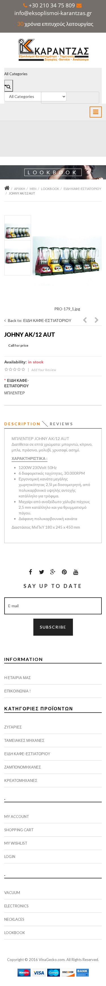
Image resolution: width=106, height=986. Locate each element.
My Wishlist (15, 843)
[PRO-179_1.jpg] (67, 261)
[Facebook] (30, 572)
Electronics (16, 906)
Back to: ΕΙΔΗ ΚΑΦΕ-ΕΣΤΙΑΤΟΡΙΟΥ (39, 320)
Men (33, 188)
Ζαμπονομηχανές (22, 767)
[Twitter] (42, 572)
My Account (16, 816)
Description (22, 423)
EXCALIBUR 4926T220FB (85, 320)
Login (9, 856)
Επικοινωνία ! (17, 691)
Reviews (61, 423)
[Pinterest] (64, 572)
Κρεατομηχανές (20, 780)
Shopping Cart (19, 830)
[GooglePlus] (53, 572)
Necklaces (14, 919)
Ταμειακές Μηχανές (24, 740)
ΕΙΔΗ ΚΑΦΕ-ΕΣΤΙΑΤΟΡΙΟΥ (82, 188)
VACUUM (12, 892)
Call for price (18, 345)
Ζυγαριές (13, 727)
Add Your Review (43, 370)
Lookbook (50, 188)
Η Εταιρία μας (17, 677)
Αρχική (19, 188)
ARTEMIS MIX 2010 (97, 320)
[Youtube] (76, 572)
